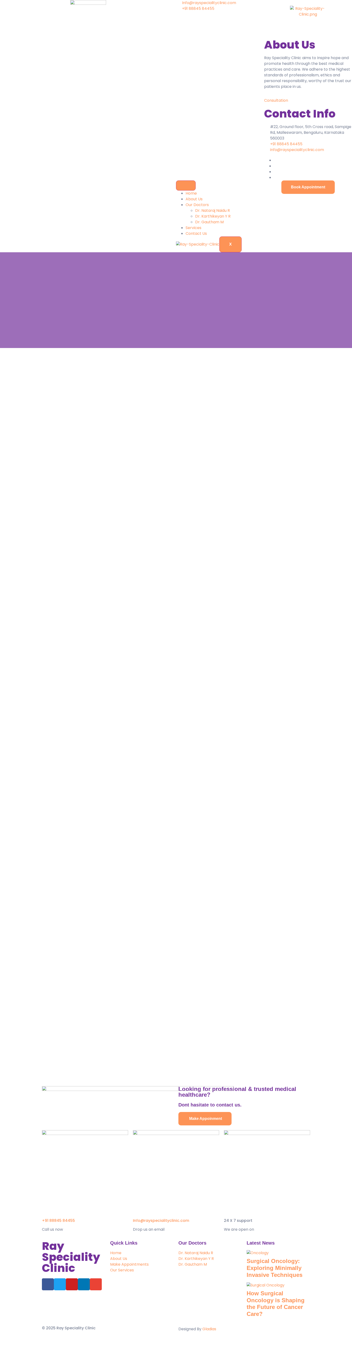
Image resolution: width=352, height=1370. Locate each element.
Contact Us (196, 233)
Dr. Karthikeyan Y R (213, 216)
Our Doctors (197, 205)
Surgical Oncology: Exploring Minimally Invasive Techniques (274, 1268)
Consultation (276, 100)
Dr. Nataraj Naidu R (212, 210)
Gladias (209, 1329)
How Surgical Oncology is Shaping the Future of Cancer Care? (276, 1303)
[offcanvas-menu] (265, 3)
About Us (194, 199)
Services (193, 227)
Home (191, 193)
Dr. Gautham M (209, 222)
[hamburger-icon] (186, 185)
